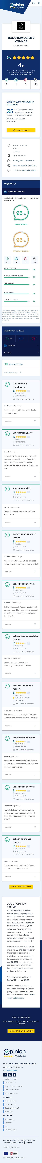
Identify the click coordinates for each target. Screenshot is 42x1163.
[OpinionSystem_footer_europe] (10, 1152)
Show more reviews (20, 887)
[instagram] (10, 1074)
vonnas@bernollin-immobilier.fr (23, 161)
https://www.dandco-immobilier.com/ (26, 165)
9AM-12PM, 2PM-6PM (30, 170)
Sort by (11, 372)
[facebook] (5, 1074)
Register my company (22, 1031)
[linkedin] (14, 1074)
